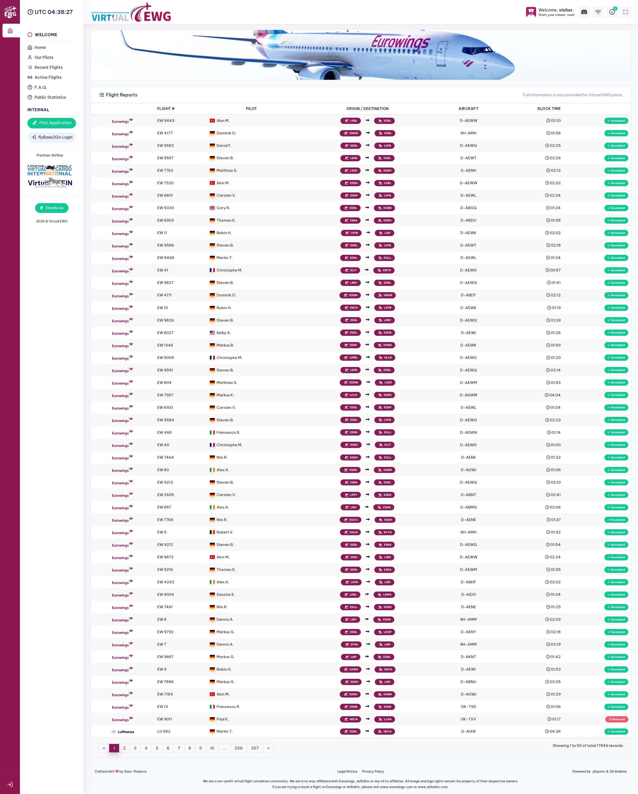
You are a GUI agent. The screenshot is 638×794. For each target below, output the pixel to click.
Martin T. (225, 257)
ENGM (353, 133)
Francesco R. (228, 432)
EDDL (387, 120)
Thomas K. (226, 220)
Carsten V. (226, 195)
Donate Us (54, 208)
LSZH (353, 170)
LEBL (353, 120)
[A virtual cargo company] (49, 170)
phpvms (599, 771)
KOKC (353, 444)
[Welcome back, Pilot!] (10, 784)
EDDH (387, 170)
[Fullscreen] (626, 12)
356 (239, 748)
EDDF (353, 345)
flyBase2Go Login (55, 137)
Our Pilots (43, 57)
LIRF (387, 233)
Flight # (166, 108)
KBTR (386, 270)
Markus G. (226, 631)
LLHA (387, 719)
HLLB (388, 357)
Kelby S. (224, 332)
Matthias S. (227, 170)
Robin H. (224, 232)
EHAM (387, 694)
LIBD (387, 557)
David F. (224, 145)
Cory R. (223, 207)
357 (255, 748)
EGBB (387, 208)
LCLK (353, 395)
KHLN (353, 532)
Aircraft (468, 108)
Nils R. (222, 457)
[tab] (11, 30)
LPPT (353, 495)
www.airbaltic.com (433, 787)
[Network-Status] (598, 11)
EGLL (387, 258)
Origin (353, 108)
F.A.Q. (40, 87)
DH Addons (618, 771)
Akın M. (223, 120)
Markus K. (225, 395)
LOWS (353, 669)
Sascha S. (226, 594)
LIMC (353, 282)
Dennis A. (225, 619)
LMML (353, 357)
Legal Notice (347, 771)
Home (40, 47)
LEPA (387, 145)
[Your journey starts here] (49, 182)
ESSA (353, 220)
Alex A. (223, 469)
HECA (353, 719)
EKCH (353, 307)
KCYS (387, 532)
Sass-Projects (135, 771)
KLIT (353, 270)
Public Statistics (50, 97)
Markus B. (225, 345)
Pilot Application (55, 122)
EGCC (353, 520)
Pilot (251, 108)
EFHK (354, 644)
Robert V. (225, 532)
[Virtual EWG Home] (131, 12)
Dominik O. (226, 133)
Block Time (549, 108)
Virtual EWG (58, 221)
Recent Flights (48, 67)
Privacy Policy (373, 771)
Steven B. (225, 158)
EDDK (353, 432)
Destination (376, 108)
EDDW (353, 382)
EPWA (387, 345)
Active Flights (48, 77)
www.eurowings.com (396, 787)
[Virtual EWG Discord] (584, 11)
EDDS (387, 495)
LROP (387, 632)
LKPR (354, 233)
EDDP (353, 195)
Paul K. (223, 719)
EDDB (387, 332)
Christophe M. (229, 270)
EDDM (352, 295)
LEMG (387, 594)
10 (212, 748)
